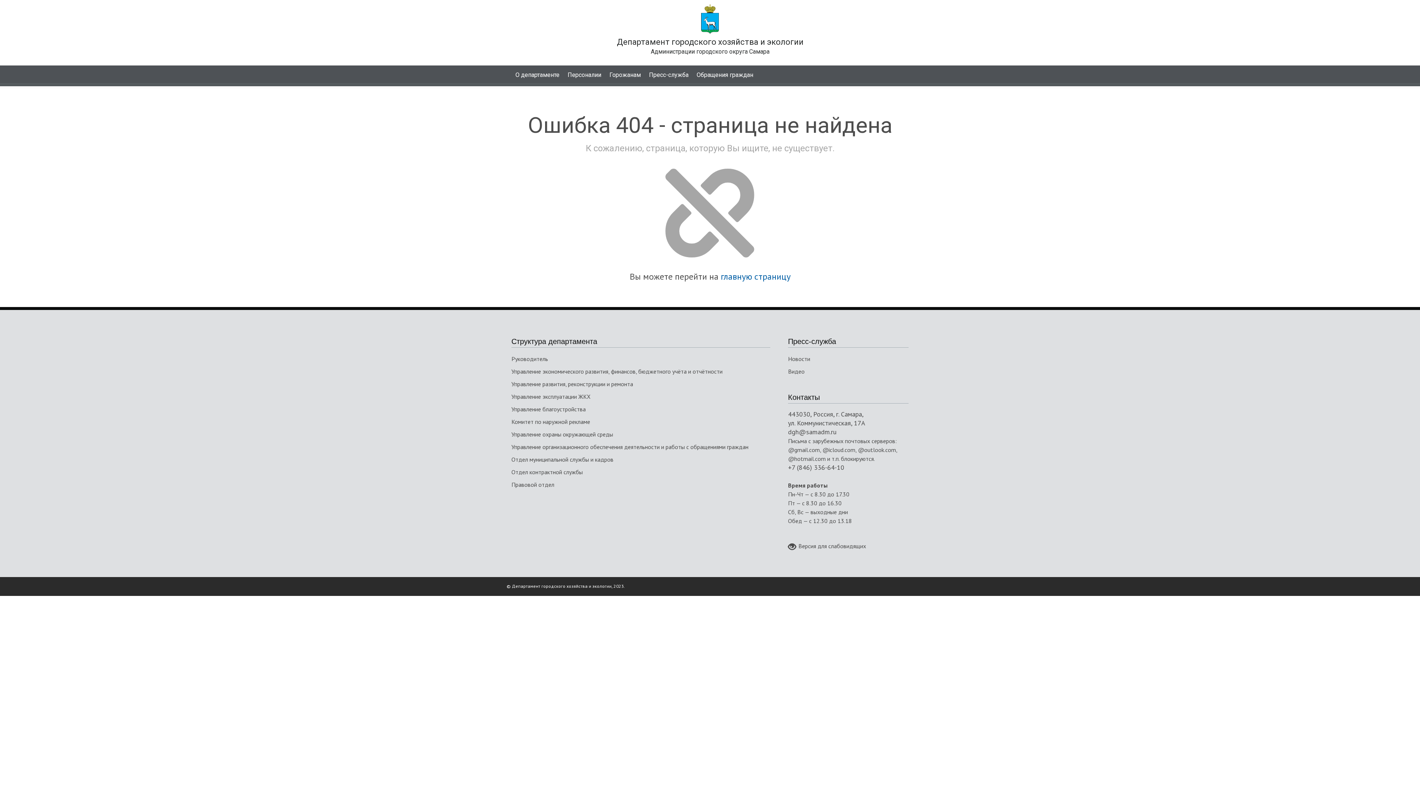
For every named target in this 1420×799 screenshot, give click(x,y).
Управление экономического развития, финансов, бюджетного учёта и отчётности (617, 371)
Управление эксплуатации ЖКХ (551, 396)
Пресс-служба (669, 74)
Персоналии (584, 74)
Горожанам (625, 74)
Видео (796, 371)
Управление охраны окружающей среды (562, 434)
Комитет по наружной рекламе (550, 421)
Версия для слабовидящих (832, 546)
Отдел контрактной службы (547, 472)
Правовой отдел (532, 484)
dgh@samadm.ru (812, 432)
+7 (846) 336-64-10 (816, 467)
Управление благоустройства (548, 409)
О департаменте (537, 74)
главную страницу (756, 276)
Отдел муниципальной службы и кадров (562, 459)
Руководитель (529, 359)
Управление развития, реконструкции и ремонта (572, 384)
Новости (799, 359)
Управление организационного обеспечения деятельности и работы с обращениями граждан (629, 447)
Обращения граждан (725, 74)
